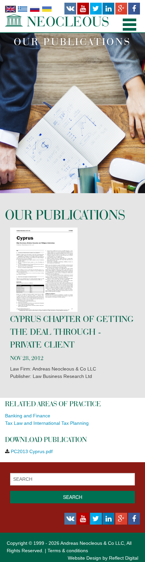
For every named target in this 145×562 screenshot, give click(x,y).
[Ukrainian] (46, 8)
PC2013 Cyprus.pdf (32, 451)
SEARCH (72, 497)
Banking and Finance (27, 415)
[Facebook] (134, 8)
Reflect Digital (123, 558)
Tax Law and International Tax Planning (47, 423)
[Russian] (34, 8)
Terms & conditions (68, 550)
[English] (10, 8)
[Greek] (22, 8)
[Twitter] (96, 8)
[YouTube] (83, 8)
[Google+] (121, 8)
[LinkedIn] (108, 8)
